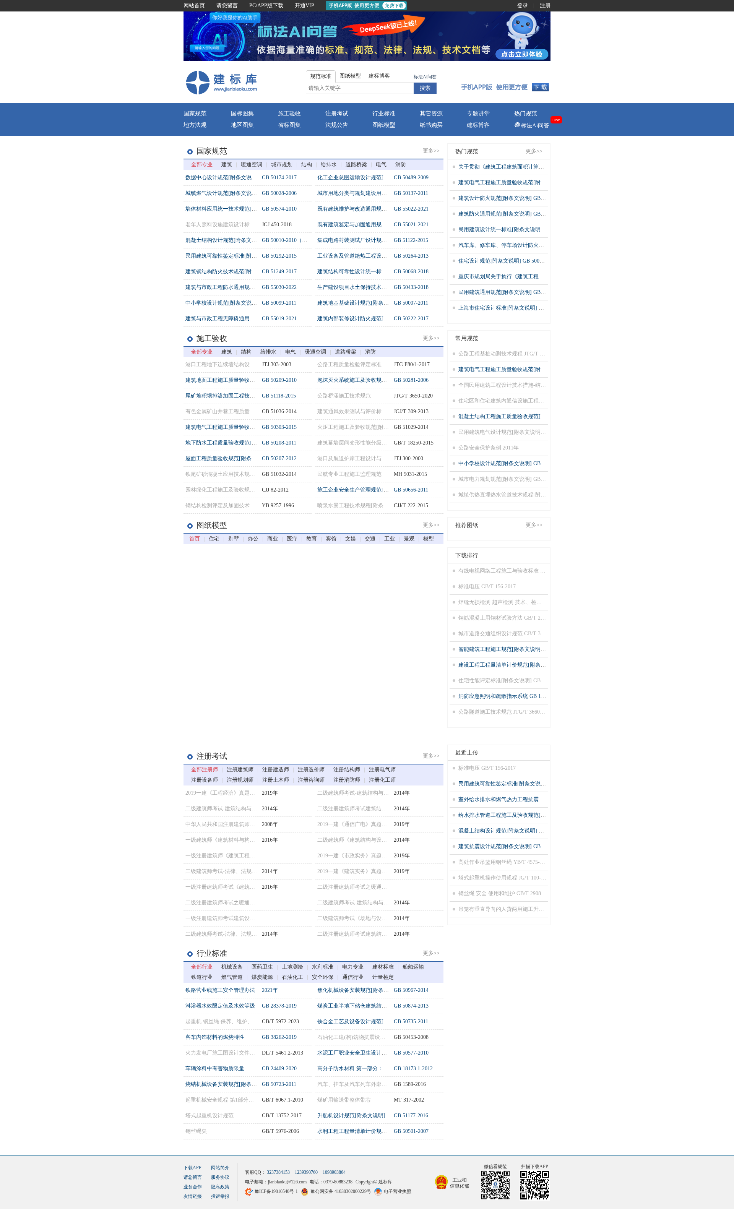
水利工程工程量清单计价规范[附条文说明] (367, 1131)
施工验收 (289, 113)
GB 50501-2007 (411, 1131)
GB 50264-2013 (411, 256)
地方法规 (195, 125)
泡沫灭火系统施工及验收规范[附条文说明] (367, 380)
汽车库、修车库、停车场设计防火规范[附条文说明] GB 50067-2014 (537, 245)
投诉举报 (220, 1196)
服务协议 (220, 1177)
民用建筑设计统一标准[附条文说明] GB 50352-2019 (518, 229)
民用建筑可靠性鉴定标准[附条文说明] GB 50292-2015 (521, 784)
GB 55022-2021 (411, 209)
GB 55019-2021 (279, 318)
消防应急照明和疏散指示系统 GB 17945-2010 (511, 696)
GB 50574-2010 (279, 209)
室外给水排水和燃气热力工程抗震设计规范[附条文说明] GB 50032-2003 (542, 799)
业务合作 (193, 1187)
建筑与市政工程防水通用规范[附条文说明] (235, 287)
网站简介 (220, 1167)
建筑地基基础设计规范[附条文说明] (359, 303)
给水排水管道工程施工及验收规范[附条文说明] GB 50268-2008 (532, 815)
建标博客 (478, 125)
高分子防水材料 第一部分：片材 (355, 1068)
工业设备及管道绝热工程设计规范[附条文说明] (372, 256)
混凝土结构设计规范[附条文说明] (224, 240)
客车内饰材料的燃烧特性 (214, 1037)
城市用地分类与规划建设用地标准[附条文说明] (372, 193)
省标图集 (289, 125)
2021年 (270, 990)
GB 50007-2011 (411, 303)
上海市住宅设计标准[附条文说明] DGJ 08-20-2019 (516, 308)
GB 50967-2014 (411, 990)
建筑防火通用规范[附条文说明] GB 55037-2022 (513, 214)
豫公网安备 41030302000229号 (340, 1191)
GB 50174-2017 (279, 177)
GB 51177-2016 (411, 1115)
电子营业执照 (397, 1191)
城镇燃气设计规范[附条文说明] (222, 193)
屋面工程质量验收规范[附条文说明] (227, 458)
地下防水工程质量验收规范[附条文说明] (232, 443)
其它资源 (431, 113)
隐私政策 (220, 1187)
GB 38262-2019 (279, 1037)
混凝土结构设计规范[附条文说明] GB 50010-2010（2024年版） (532, 831)
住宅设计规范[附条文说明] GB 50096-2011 (507, 261)
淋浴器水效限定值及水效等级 (220, 1006)
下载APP (192, 1167)
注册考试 (336, 113)
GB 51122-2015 (411, 240)
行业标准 (383, 113)
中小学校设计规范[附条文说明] (222, 303)
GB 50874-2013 (411, 1006)
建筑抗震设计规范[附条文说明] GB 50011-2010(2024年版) (525, 846)
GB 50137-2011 (411, 193)
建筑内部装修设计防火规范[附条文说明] (364, 318)
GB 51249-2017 (279, 271)
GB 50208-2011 (279, 443)
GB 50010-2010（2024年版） (295, 240)
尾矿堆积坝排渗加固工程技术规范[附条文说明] (240, 396)
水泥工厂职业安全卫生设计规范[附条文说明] (370, 1053)
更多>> (431, 151)
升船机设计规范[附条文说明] (351, 1115)
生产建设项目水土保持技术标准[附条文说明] (370, 287)
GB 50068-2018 (411, 271)
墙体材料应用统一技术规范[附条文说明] (232, 209)
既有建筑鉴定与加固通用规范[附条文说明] (367, 224)
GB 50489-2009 (411, 177)
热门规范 (525, 113)
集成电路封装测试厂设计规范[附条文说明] (367, 240)
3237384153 (278, 1172)
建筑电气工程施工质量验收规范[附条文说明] (238, 427)
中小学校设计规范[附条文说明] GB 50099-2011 (513, 463)
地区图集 (242, 125)
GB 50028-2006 (279, 193)
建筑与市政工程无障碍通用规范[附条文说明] (238, 318)
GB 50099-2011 (279, 303)
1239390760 (306, 1172)
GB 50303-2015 (279, 427)
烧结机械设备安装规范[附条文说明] (227, 1084)
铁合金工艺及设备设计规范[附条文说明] (364, 1021)
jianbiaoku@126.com (287, 1182)
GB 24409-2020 (279, 1068)
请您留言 (227, 5)
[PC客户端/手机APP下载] (505, 82)
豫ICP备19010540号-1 (276, 1191)
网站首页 (194, 5)
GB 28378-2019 (279, 1006)
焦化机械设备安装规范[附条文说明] (359, 990)
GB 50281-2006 (411, 380)
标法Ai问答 (425, 77)
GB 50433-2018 (411, 287)
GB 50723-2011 (279, 1084)
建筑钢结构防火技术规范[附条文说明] (230, 271)
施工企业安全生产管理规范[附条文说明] (364, 490)
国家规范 (195, 113)
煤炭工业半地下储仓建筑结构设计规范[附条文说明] (378, 1006)
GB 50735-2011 (411, 1021)
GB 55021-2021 (411, 224)
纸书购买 (431, 125)
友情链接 (193, 1196)
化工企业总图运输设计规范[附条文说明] (364, 177)
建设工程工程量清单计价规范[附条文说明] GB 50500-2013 (526, 665)
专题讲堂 (478, 113)
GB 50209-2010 (279, 380)
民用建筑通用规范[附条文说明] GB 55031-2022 (513, 292)
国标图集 (242, 113)
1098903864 (334, 1172)
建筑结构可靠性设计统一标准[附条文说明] (367, 271)
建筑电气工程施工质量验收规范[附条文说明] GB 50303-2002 (529, 182)
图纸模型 (383, 125)
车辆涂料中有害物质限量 (214, 1068)
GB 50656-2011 (411, 490)
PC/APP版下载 (266, 5)
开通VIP (304, 5)
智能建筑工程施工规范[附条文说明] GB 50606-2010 (518, 649)
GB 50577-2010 (411, 1053)
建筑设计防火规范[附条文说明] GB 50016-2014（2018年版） (529, 198)
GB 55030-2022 (279, 287)
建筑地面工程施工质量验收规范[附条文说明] (238, 380)
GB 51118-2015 (279, 396)
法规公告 (336, 125)
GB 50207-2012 (279, 458)
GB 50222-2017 (411, 318)
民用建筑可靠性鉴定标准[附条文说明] (230, 256)
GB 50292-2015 (279, 256)
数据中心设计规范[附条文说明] (222, 177)
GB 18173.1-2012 (413, 1068)
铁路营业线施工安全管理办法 (220, 990)
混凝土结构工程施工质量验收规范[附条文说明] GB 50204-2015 (532, 416)
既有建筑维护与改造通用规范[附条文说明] (367, 209)
